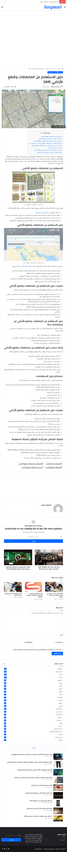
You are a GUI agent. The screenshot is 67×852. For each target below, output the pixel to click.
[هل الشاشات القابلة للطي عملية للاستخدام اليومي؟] (58, 795)
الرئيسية (60, 68)
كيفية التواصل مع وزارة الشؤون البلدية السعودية (49, 152)
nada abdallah (56, 86)
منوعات (60, 740)
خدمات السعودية (52, 72)
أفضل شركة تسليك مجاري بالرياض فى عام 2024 (13, 594)
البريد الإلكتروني (59, 642)
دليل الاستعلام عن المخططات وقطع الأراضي (50, 138)
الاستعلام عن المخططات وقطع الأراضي (51, 136)
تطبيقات (59, 697)
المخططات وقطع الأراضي (27, 266)
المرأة (60, 686)
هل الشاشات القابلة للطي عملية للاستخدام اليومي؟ (38, 793)
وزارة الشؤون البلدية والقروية (44, 212)
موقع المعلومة (38, 849)
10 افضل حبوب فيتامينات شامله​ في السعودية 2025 (38, 816)
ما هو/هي (59, 680)
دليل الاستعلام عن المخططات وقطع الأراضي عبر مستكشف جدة (45, 143)
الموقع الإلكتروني (28, 642)
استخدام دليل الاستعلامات (55, 147)
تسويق (60, 734)
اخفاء (41, 133)
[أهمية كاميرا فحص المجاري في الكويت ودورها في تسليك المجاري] (54, 587)
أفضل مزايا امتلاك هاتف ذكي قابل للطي (41, 785)
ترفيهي (60, 703)
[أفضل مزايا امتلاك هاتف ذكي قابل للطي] (58, 787)
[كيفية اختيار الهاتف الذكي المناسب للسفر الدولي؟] (58, 811)
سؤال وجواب (58, 671)
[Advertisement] (33, 24)
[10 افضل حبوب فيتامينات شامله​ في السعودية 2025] (58, 818)
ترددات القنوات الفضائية (56, 731)
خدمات (55, 68)
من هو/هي (59, 720)
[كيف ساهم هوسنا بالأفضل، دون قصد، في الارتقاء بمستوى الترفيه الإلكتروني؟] (58, 756)
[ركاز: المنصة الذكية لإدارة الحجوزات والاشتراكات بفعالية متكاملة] (33, 587)
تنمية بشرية (59, 711)
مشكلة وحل (59, 708)
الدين (60, 674)
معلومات (59, 668)
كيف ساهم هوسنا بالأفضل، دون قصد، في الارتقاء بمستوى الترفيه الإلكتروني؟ (31, 754)
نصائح (60, 683)
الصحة (60, 677)
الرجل (60, 706)
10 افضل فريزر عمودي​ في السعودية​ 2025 (41, 801)
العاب (60, 694)
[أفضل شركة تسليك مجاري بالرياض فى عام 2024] (13, 587)
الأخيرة (33, 748)
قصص (60, 700)
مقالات (60, 688)
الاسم (61, 634)
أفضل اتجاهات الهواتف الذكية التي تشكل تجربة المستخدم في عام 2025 (33, 777)
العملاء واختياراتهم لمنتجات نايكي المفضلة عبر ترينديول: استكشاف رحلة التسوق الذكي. (29, 762)
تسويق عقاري (58, 737)
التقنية (60, 691)
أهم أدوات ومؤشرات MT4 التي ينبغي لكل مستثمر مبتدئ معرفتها (42, 1)
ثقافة (60, 723)
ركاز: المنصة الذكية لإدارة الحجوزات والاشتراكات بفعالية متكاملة (34, 595)
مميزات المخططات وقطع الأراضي (32, 467)
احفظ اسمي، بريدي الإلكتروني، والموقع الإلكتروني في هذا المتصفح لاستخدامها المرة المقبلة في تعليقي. (37, 649)
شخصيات (59, 717)
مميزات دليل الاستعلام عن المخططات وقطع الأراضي (48, 141)
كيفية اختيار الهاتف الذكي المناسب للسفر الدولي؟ (39, 808)
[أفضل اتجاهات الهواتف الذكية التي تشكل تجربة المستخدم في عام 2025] (58, 780)
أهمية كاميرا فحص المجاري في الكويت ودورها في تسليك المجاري (54, 595)
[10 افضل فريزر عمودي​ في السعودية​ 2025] (58, 803)
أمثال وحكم (59, 714)
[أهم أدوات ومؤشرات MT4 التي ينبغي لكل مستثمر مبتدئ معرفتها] (58, 772)
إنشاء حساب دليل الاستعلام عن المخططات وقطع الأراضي (47, 145)
